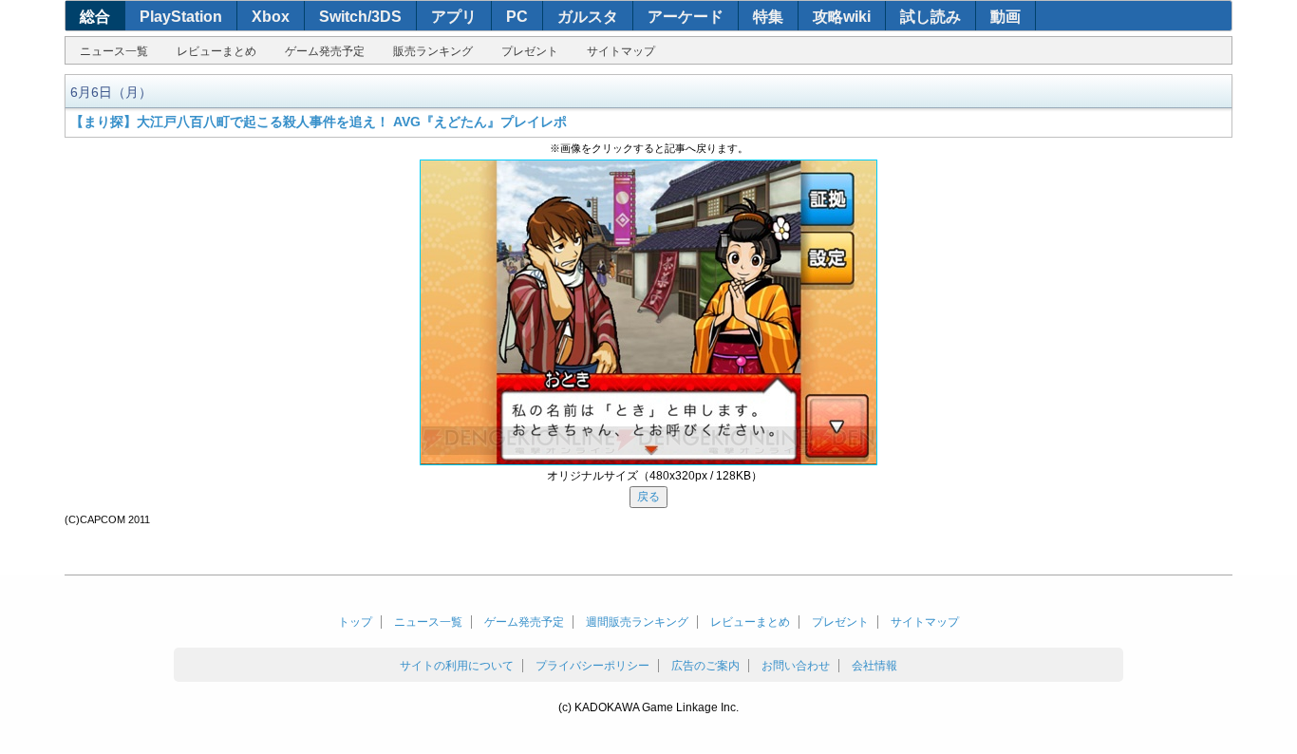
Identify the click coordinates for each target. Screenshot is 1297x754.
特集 (768, 17)
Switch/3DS (360, 17)
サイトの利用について (457, 665)
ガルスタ (587, 17)
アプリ (454, 17)
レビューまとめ (216, 51)
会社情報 (874, 665)
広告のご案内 (705, 665)
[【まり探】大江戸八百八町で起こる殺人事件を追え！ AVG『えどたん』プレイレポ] (648, 312)
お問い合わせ (795, 665)
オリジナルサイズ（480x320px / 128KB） (654, 475)
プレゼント (529, 51)
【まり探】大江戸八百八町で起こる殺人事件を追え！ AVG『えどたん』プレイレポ (318, 121)
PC (517, 17)
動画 (1005, 17)
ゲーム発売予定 (325, 51)
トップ (355, 622)
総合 (95, 17)
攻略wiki (842, 17)
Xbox (271, 17)
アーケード (686, 17)
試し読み (930, 17)
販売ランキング (433, 51)
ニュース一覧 (114, 51)
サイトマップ (621, 51)
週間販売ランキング (637, 622)
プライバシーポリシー (592, 665)
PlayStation (181, 17)
